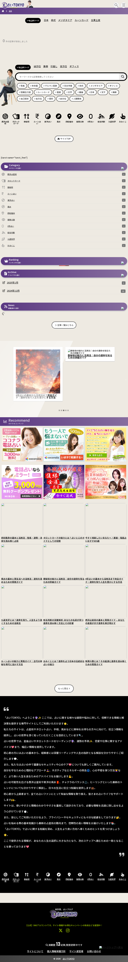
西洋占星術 (5, 122)
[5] (68, 410)
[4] (65, 410)
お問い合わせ (94, 951)
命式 (53, 20)
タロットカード (16, 122)
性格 (23, 85)
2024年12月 (13, 290)
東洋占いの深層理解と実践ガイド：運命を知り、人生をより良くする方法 (38, 356)
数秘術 (26, 121)
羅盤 (81, 92)
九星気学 (112, 121)
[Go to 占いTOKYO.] (3, 11)
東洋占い (48, 121)
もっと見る (63, 688)
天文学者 (68, 85)
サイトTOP (65, 138)
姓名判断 (101, 121)
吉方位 (63, 66)
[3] (63, 410)
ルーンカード (81, 20)
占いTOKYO (68, 958)
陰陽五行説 (26, 92)
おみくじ (122, 121)
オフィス (74, 66)
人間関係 (77, 98)
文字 (70, 92)
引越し (54, 66)
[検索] (122, 76)
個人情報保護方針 (56, 951)
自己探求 (25, 98)
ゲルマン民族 (51, 85)
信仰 (51, 98)
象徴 (45, 66)
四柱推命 (69, 121)
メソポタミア (65, 20)
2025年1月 (12, 282)
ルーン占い (37, 122)
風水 (58, 121)
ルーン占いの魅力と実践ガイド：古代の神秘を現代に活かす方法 (90, 356)
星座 (59, 92)
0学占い (91, 121)
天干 (104, 92)
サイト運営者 (76, 951)
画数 (115, 92)
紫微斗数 (80, 121)
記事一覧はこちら (65, 325)
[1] (59, 410)
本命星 (35, 85)
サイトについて (35, 951)
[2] (61, 410)
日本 (46, 20)
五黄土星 (95, 20)
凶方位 (37, 66)
